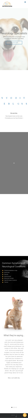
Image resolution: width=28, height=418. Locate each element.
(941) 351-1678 (14, 42)
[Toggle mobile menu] (25, 2)
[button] (11, 407)
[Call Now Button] (25, 415)
